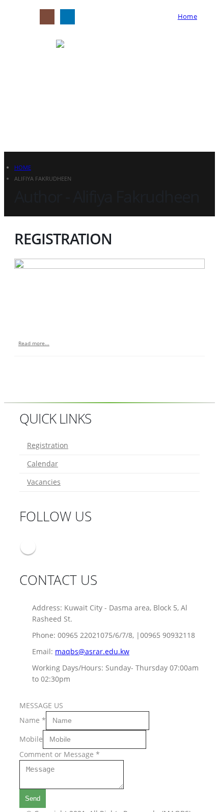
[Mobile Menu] (23, 16)
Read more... (33, 343)
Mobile (31, 738)
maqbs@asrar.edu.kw (92, 651)
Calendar (42, 463)
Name (32, 719)
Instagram (28, 546)
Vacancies (44, 482)
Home (187, 16)
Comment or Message (59, 754)
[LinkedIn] (67, 16)
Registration (63, 238)
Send (32, 798)
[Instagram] (47, 16)
